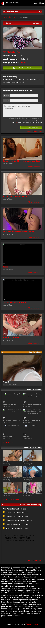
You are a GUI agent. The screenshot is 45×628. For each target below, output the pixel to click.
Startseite (7, 17)
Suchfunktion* (11, 12)
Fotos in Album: (10, 55)
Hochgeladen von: (11, 62)
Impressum (29, 131)
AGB (16, 122)
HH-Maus (25, 62)
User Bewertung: (10, 59)
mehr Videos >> (9, 442)
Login (36, 3)
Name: (6, 95)
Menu (41, 3)
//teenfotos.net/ (10, 3)
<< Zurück (8, 23)
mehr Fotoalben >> (11, 499)
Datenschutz (38, 131)
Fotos (15, 17)
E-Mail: (6, 100)
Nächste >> (36, 23)
